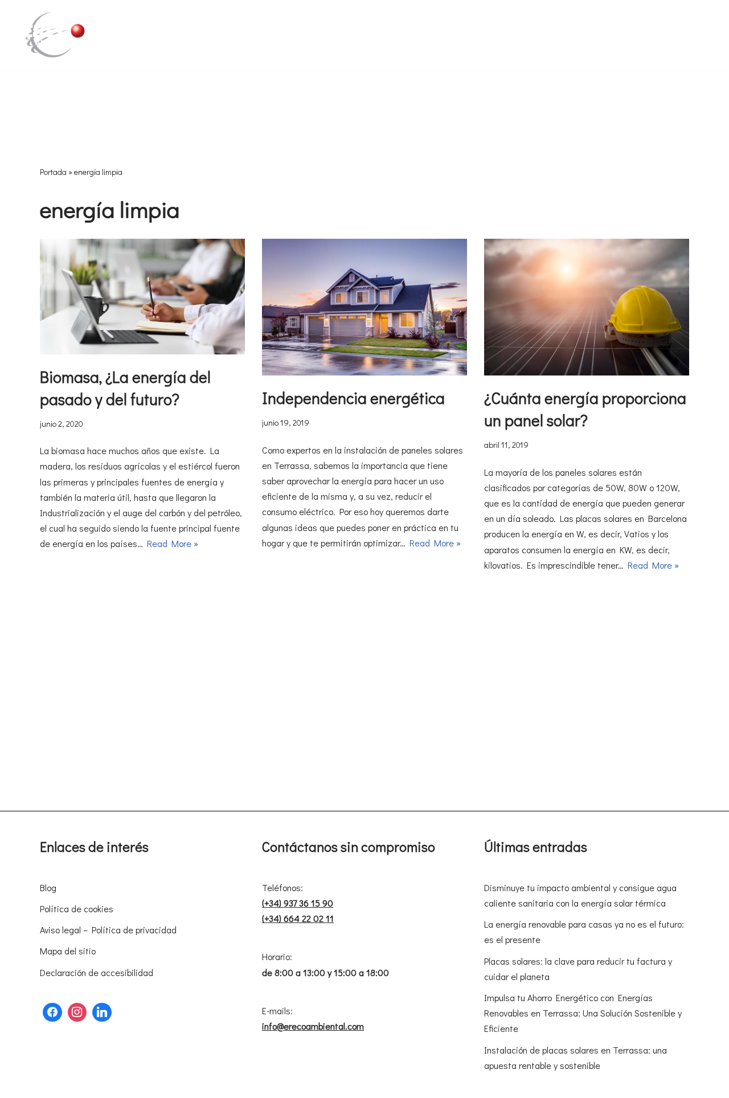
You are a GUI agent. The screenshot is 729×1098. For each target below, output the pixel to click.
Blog (48, 887)
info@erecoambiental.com (313, 1026)
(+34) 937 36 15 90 (297, 903)
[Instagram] (77, 1012)
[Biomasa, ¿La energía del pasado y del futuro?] (142, 296)
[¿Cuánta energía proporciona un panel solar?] (586, 307)
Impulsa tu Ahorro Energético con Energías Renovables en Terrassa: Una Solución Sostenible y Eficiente (583, 1012)
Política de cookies (76, 909)
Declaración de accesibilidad (96, 972)
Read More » (172, 543)
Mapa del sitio (68, 951)
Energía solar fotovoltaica (283, 27)
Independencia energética (353, 397)
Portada (53, 171)
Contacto (134, 42)
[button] (155, 27)
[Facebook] (52, 1012)
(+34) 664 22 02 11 (298, 918)
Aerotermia (195, 27)
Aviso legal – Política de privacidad (108, 930)
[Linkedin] (101, 1012)
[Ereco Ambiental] (54, 34)
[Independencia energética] (364, 307)
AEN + (666, 27)
